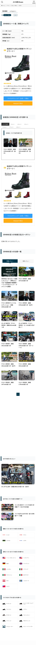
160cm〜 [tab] (19, 124)
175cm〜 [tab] (11, 127)
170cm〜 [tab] (5, 127)
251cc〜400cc (7, 15)
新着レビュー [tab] (10, 261)
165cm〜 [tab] (26, 124)
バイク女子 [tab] (5, 124)
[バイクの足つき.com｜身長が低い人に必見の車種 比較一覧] (18, 2)
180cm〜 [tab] (18, 127)
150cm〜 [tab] (12, 124)
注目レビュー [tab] (26, 261)
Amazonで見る (18, 103)
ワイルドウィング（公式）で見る (18, 98)
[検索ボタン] (2, 2)
